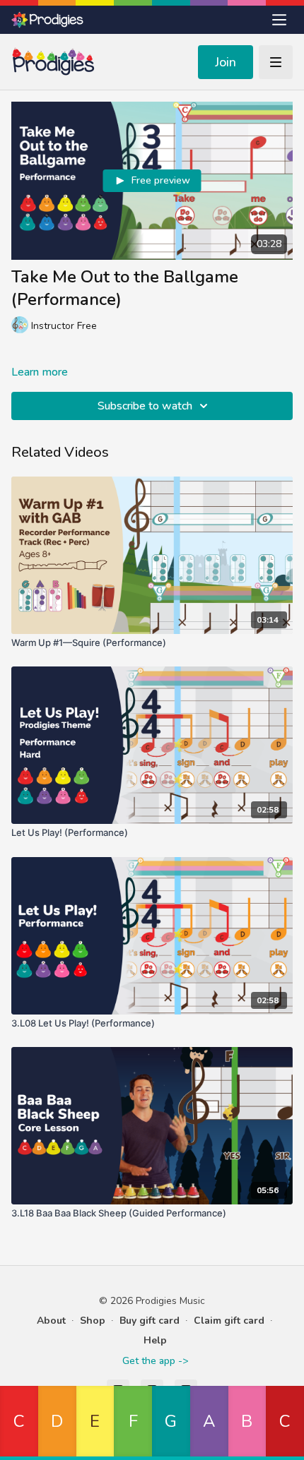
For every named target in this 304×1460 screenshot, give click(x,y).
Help (155, 1340)
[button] (19, 1423)
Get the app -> (155, 1361)
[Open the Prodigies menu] (279, 19)
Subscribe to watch (145, 406)
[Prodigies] (48, 19)
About (51, 1320)
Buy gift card (149, 1320)
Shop (92, 1320)
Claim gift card (229, 1320)
